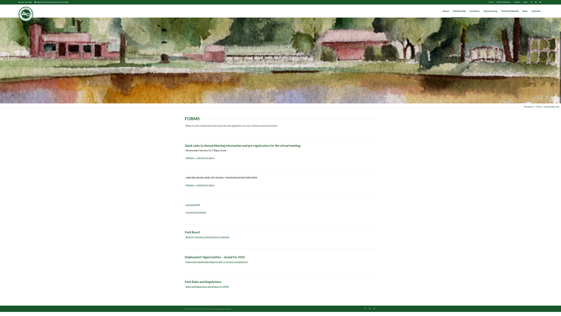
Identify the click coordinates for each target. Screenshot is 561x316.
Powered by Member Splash (221, 309)
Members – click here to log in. (200, 158)
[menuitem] (491, 2)
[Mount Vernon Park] (26, 14)
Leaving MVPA (193, 204)
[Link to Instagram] (540, 2)
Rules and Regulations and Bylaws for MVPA (207, 286)
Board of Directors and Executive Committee (207, 237)
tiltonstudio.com (551, 106)
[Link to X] (536, 2)
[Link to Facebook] (531, 2)
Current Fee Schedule (196, 212)
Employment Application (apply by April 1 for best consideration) (217, 262)
